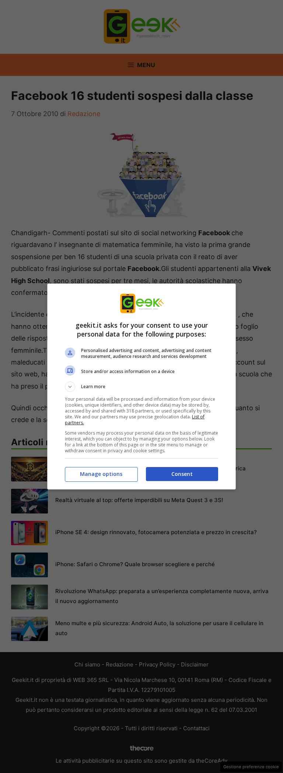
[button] (141, 387)
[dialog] (141, 386)
